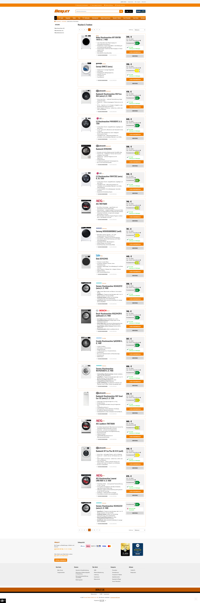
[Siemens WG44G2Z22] (138, 504)
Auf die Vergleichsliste (102, 55)
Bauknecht (108, 91)
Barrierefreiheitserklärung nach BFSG (82, 576)
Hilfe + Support (137, 1)
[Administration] (105, 600)
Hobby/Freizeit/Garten (105, 18)
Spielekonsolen (116, 577)
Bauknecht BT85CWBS (104, 148)
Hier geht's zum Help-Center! (61, 555)
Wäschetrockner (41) (59, 32)
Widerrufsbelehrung (99, 572)
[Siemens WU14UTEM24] (138, 372)
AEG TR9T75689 (101, 203)
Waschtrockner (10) (59, 30)
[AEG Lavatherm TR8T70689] (138, 427)
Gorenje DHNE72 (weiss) (104, 66)
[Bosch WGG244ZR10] (138, 317)
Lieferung (96, 574)
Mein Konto (60, 570)
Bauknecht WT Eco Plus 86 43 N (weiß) (109, 451)
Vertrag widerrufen (60, 560)
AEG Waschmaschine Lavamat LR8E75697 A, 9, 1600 (106, 479)
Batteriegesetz (79, 580)
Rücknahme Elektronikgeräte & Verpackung (83, 573)
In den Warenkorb (134, 52)
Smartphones (115, 572)
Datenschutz (97, 579)
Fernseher (114, 570)
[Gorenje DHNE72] (138, 70)
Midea (97, 35)
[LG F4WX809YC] (138, 125)
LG (102, 118)
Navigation (68, 18)
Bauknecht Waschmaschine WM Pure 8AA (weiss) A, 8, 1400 (109, 94)
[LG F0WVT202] (138, 180)
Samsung (104, 228)
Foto (79, 18)
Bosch (108, 311)
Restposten (133, 572)
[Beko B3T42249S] (138, 262)
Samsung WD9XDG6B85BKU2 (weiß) (108, 231)
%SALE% (133, 570)
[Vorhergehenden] (79, 29)
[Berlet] (64, 11)
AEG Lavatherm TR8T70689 (105, 423)
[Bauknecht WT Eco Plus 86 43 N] (138, 455)
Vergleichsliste (130, 1)
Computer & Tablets (117, 574)
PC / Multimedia (86, 18)
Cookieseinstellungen (115, 597)
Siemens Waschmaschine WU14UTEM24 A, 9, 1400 (104, 369)
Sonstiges (143, 18)
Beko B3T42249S (102, 258)
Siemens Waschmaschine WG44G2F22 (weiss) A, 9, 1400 (109, 287)
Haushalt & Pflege (116, 579)
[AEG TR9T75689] (138, 208)
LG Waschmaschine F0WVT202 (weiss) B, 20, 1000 (109, 177)
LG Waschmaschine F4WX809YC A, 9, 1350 (109, 122)
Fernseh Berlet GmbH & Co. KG (91, 597)
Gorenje (104, 63)
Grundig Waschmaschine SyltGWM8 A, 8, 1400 (109, 342)
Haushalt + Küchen (117, 18)
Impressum (96, 577)
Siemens (104, 283)
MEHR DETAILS (135, 56)
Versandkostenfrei (130, 177)
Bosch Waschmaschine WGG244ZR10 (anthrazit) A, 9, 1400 (109, 314)
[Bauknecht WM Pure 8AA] (138, 98)
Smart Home (135, 18)
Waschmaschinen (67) (60, 28)
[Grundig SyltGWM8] (138, 345)
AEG (103, 201)
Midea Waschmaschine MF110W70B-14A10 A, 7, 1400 (108, 38)
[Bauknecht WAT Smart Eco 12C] (138, 400)
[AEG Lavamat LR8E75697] (138, 482)
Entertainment (95, 18)
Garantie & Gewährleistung (82, 570)
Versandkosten (136, 40)
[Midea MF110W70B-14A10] (138, 43)
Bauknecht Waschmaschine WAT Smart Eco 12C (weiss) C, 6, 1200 (109, 397)
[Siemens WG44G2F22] (138, 290)
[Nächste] (99, 29)
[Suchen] (121, 11)
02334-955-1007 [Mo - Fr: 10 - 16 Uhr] (63, 549)
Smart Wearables (126, 18)
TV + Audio (61, 18)
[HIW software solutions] (102, 600)
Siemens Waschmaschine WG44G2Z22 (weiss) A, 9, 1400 (109, 506)
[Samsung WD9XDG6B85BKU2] (138, 235)
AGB (95, 570)
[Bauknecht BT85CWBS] (138, 153)
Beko (101, 256)
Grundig (104, 338)
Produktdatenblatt (130, 43)
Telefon (74, 18)
